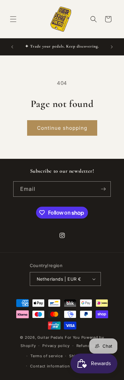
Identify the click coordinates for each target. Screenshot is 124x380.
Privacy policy (56, 345)
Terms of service (46, 356)
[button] (13, 19)
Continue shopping (62, 128)
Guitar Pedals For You (58, 337)
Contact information (50, 366)
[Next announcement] (111, 47)
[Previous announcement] (12, 47)
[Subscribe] (103, 189)
